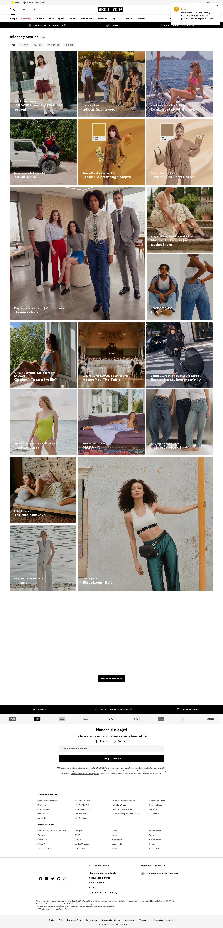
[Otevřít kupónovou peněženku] (177, 9)
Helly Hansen (155, 839)
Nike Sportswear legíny (122, 809)
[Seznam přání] (203, 9)
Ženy (12, 9)
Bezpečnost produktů (164, 920)
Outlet (16, 2)
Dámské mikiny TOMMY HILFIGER (127, 813)
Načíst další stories (111, 678)
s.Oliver (78, 839)
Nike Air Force (81, 818)
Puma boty (42, 813)
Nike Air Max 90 (82, 805)
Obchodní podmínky (111, 920)
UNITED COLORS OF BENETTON (52, 831)
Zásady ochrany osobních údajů (81, 771)
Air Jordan (42, 818)
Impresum (129, 920)
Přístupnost (144, 920)
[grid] (111, 355)
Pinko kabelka (43, 809)
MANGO (41, 844)
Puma (151, 835)
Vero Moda (117, 844)
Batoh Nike (154, 813)
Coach (152, 844)
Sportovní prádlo (82, 809)
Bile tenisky (42, 805)
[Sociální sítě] (40, 879)
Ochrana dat (91, 920)
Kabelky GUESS (119, 805)
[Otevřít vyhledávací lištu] (170, 18)
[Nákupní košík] (211, 9)
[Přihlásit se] (186, 9)
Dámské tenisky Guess (47, 800)
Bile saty (153, 809)
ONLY (77, 835)
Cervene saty (81, 813)
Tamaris (41, 835)
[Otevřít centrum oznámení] (194, 9)
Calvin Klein (80, 848)
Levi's (114, 835)
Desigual (79, 831)
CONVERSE (154, 848)
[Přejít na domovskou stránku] (54, 867)
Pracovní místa (74, 920)
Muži (22, 9)
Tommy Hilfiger (44, 848)
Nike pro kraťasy (82, 800)
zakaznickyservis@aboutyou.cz (85, 773)
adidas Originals (82, 844)
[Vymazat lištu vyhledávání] (211, 18)
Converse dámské (157, 800)
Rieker (115, 848)
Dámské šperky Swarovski (123, 800)
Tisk (60, 920)
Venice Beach (155, 831)
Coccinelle (42, 839)
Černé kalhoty (155, 805)
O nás (51, 920)
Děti (33, 9)
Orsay (114, 831)
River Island (117, 839)
